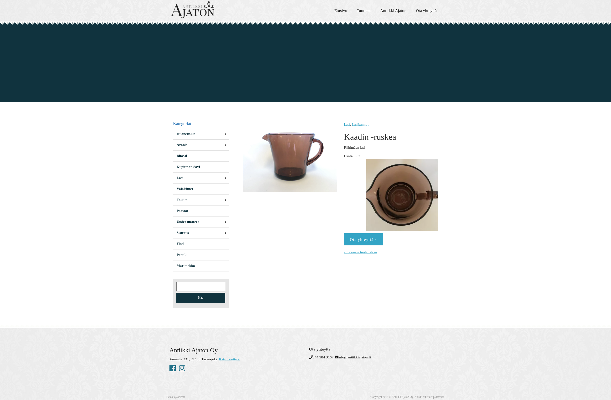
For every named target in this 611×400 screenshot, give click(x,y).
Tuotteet (364, 10)
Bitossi (182, 156)
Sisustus (183, 233)
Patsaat (182, 211)
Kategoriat (182, 123)
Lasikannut (360, 124)
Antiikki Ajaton (393, 10)
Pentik (181, 255)
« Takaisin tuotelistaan (360, 252)
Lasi (347, 124)
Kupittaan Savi (188, 167)
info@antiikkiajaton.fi (354, 357)
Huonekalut (186, 134)
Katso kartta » (229, 359)
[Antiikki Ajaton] (212, 9)
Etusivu (340, 10)
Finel (180, 244)
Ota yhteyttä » (363, 239)
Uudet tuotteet (188, 222)
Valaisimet (185, 189)
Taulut (182, 200)
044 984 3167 (323, 357)
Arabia (182, 145)
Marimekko (186, 266)
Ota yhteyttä (426, 10)
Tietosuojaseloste (175, 397)
